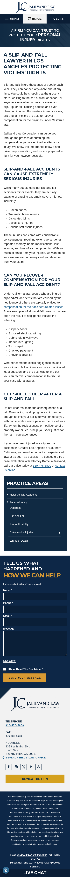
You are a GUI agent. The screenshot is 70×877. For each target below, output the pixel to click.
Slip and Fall (17, 516)
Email (37, 18)
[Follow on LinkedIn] (31, 767)
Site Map (28, 863)
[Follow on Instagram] (16, 767)
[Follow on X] (24, 767)
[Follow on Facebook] (9, 767)
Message (8, 628)
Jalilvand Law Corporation (32, 855)
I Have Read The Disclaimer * (25, 669)
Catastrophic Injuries (22, 532)
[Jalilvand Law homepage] (35, 7)
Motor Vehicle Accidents (23, 494)
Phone (8, 603)
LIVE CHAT (35, 872)
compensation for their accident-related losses (33, 307)
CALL (60, 19)
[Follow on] (38, 767)
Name (7, 590)
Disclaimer (9, 660)
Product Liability (19, 524)
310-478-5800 (42, 465)
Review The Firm (35, 779)
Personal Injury (18, 502)
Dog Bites (15, 508)
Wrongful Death (19, 540)
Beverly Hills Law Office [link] (26, 757)
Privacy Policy (43, 863)
